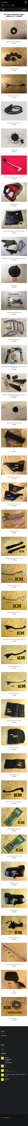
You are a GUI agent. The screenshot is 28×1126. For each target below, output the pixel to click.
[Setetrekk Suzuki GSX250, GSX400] (14, 708)
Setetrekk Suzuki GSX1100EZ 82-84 (14, 312)
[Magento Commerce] (5, 2)
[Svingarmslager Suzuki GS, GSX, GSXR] (14, 844)
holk (14, 449)
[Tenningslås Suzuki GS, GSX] (14, 925)
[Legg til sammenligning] (3, 37)
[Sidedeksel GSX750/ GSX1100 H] (14, 465)
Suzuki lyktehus (14, 285)
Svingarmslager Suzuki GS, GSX (14, 829)
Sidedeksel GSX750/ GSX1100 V (14, 504)
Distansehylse (14, 1018)
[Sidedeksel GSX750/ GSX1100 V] (14, 492)
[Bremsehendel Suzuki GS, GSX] (14, 654)
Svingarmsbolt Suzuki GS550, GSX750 (14, 964)
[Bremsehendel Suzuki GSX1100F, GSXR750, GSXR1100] (14, 627)
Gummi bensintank (14, 68)
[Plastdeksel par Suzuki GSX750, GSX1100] (14, 546)
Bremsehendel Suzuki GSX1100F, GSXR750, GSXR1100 (14, 639)
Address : (7, 1057)
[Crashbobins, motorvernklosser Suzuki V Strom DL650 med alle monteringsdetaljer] (14, 382)
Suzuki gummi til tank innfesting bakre (14, 41)
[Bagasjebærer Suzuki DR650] (14, 327)
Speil (14, 991)
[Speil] (14, 979)
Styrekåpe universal (14, 204)
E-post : (6, 1070)
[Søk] (13, 5)
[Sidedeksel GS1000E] (14, 871)
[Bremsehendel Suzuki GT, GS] (14, 83)
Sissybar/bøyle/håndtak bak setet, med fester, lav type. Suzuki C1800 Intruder (14, 367)
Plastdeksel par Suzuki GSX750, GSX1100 (14, 558)
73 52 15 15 (7, 1067)
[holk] (14, 438)
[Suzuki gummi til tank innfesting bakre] (14, 29)
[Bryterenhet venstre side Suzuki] (14, 111)
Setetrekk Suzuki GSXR (14, 747)
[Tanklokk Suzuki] (14, 138)
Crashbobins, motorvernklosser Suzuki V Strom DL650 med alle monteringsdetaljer (14, 395)
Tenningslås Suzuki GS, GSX (14, 937)
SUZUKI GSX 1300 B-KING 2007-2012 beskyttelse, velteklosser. (14, 258)
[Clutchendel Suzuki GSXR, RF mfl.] (14, 600)
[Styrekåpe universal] (14, 192)
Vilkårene (7, 1078)
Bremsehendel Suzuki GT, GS (14, 95)
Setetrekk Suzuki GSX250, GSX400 (14, 720)
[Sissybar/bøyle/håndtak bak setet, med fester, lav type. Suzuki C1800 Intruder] (14, 354)
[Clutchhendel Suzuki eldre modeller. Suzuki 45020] (14, 165)
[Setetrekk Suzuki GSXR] (14, 735)
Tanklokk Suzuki (14, 150)
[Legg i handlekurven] (3, 35)
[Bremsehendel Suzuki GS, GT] (14, 681)
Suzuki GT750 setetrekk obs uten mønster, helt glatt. (14, 231)
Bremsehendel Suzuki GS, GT (14, 693)
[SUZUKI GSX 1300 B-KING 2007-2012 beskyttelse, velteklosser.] (14, 246)
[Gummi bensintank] (14, 56)
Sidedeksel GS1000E (14, 883)
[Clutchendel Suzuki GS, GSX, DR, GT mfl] (14, 790)
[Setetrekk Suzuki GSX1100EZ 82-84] (14, 300)
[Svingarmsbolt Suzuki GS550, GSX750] (14, 952)
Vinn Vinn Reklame (5, 1117)
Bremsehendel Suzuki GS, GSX (14, 666)
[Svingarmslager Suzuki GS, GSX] (14, 817)
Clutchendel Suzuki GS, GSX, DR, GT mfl (14, 801)
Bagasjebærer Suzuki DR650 (14, 339)
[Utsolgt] (3, 143)
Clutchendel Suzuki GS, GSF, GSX (14, 585)
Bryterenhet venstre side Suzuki (14, 123)
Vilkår (6, 1080)
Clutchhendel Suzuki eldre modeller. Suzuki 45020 (14, 177)
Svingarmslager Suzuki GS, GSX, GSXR (14, 856)
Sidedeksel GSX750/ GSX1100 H (14, 477)
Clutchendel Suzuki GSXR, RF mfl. (14, 612)
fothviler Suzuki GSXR (14, 531)
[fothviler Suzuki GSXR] (14, 519)
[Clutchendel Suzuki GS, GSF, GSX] (14, 573)
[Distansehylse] (14, 1006)
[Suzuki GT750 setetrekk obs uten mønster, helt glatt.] (14, 219)
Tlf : (5, 1065)
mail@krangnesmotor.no (10, 1071)
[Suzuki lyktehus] (14, 273)
